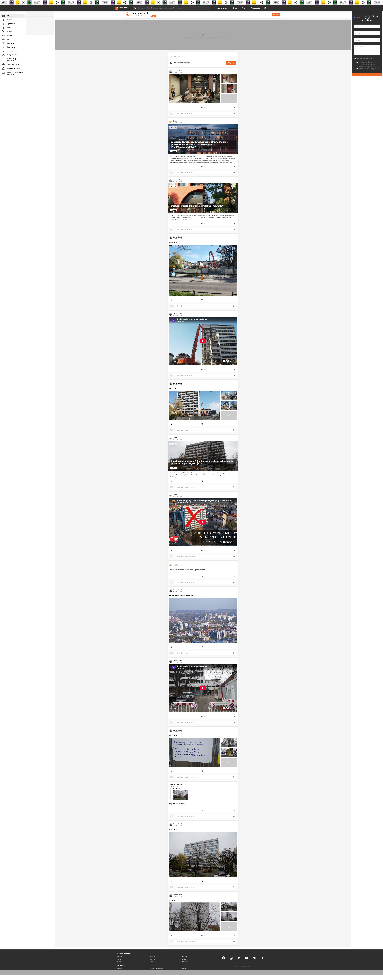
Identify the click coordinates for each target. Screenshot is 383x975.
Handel (9, 31)
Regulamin (120, 968)
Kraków (184, 956)
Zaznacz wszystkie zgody (365, 58)
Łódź (151, 962)
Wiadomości (255, 8)
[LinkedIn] (254, 958)
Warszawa (120, 956)
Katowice (152, 959)
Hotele (9, 35)
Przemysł (10, 39)
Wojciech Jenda (178, 71)
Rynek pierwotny (222, 8)
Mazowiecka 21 (140, 13)
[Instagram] (231, 958)
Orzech (175, 121)
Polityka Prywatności (156, 968)
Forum (244, 8)
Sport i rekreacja (13, 64)
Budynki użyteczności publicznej (15, 73)
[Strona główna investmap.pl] (122, 8)
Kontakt (184, 968)
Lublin (184, 959)
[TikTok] (262, 958)
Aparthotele (11, 24)
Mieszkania (11, 16)
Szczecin (185, 962)
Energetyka (11, 47)
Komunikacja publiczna (12, 60)
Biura (235, 8)
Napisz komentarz (176, 56)
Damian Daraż (177, 237)
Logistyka (10, 43)
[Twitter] (239, 958)
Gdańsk (119, 962)
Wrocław (152, 956)
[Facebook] (223, 958)
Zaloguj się (231, 63)
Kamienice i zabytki (14, 68)
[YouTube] (246, 958)
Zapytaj (153, 16)
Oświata (10, 51)
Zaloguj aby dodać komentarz (186, 113)
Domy (9, 20)
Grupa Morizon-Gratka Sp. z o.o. (141, 16)
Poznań (119, 959)
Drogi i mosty (12, 55)
